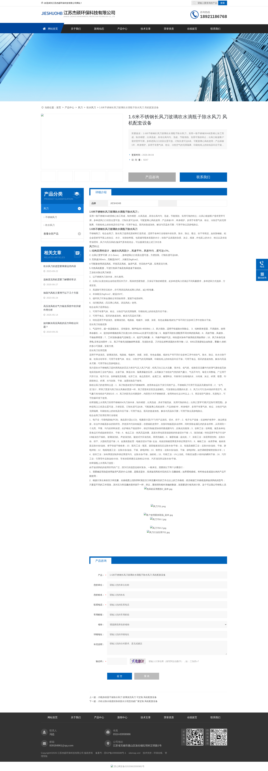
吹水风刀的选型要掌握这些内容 (59, 266)
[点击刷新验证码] (137, 661)
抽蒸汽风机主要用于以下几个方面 (60, 292)
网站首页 (53, 28)
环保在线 (158, 753)
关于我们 (76, 28)
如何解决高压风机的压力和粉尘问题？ (60, 325)
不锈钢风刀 (51, 217)
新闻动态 (99, 28)
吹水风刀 (91, 107)
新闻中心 (122, 717)
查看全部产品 (51, 233)
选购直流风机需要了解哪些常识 (59, 279)
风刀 (80, 107)
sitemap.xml (134, 753)
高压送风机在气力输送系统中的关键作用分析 (62, 308)
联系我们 (215, 28)
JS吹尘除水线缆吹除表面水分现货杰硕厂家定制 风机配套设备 (128, 701)
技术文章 (146, 28)
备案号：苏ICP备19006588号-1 (110, 753)
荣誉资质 (169, 28)
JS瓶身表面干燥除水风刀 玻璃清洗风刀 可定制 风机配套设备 (127, 697)
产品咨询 (152, 177)
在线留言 (192, 28)
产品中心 (122, 28)
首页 (58, 107)
